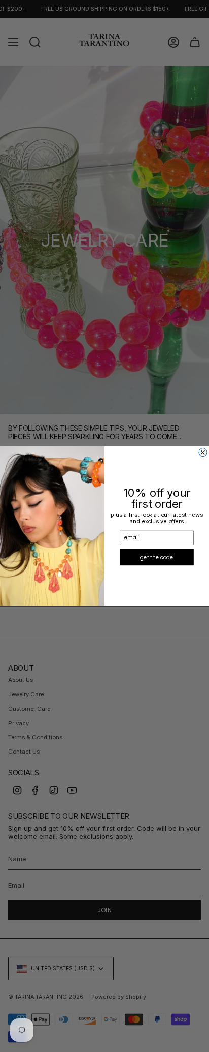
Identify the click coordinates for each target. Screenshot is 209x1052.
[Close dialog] (203, 452)
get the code (156, 557)
